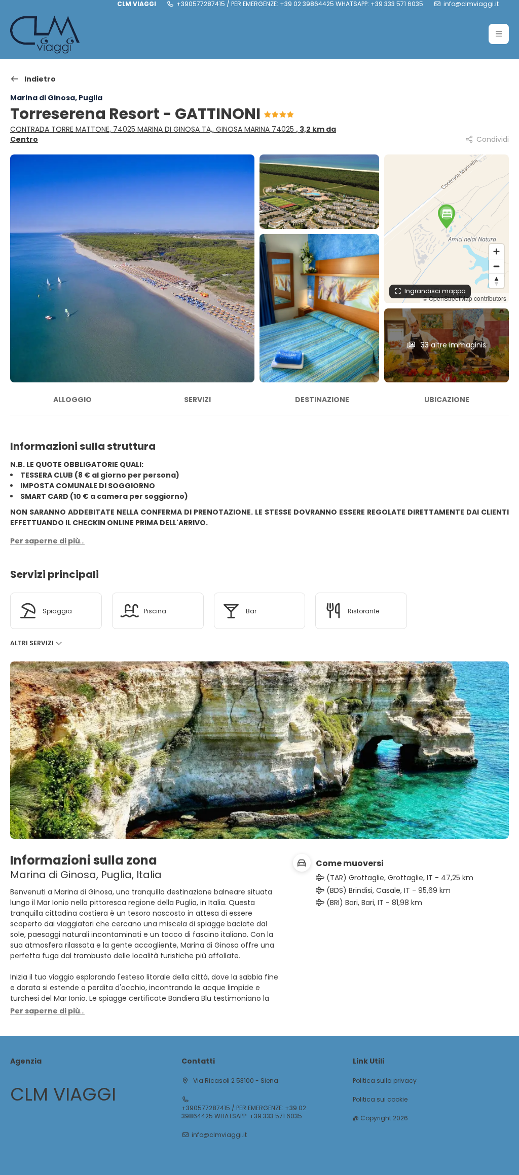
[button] (499, 34)
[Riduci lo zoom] (496, 266)
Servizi (197, 400)
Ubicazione (446, 400)
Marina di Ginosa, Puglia (56, 98)
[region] (446, 228)
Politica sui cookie (380, 1099)
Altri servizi (32, 643)
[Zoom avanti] (496, 251)
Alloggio (72, 400)
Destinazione (322, 400)
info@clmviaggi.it (471, 4)
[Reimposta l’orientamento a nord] (496, 280)
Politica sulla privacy (385, 1081)
